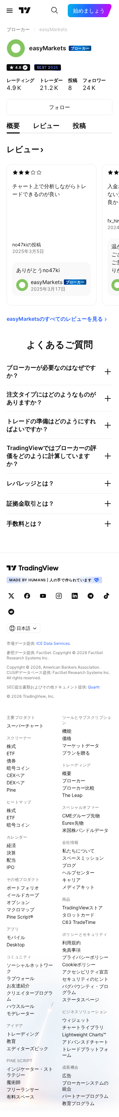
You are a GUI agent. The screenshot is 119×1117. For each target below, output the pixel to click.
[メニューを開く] (9, 10)
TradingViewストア (82, 907)
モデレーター (20, 1013)
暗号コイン (18, 768)
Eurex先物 (73, 823)
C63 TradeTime (79, 922)
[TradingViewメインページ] (33, 568)
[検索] (54, 10)
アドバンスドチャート (85, 1042)
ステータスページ (80, 999)
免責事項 (71, 950)
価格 (66, 738)
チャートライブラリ (83, 1027)
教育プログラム (78, 1103)
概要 (66, 773)
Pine (11, 790)
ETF (11, 753)
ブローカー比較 (78, 788)
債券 (11, 761)
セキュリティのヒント (85, 979)
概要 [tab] (13, 126)
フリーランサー (23, 1089)
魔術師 (13, 1082)
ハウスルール (20, 1006)
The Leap (72, 795)
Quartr (93, 686)
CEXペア (16, 775)
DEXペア (16, 782)
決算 (11, 852)
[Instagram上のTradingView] (58, 595)
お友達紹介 (18, 985)
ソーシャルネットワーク (30, 968)
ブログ (69, 865)
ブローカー (73, 780)
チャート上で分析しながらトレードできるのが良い (49, 190)
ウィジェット (76, 1020)
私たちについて (78, 850)
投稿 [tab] (79, 126)
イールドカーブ (23, 895)
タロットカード (78, 915)
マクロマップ (20, 909)
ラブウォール (20, 978)
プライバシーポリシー (85, 957)
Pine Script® (20, 917)
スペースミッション (83, 858)
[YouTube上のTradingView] (43, 595)
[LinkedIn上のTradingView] (74, 595)
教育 (11, 1041)
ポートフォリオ (23, 887)
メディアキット (78, 887)
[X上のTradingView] (11, 595)
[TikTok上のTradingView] (106, 595)
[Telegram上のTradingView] (90, 595)
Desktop (16, 944)
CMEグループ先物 (81, 815)
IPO (11, 867)
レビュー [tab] (46, 126)
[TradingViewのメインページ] (25, 10)
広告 (66, 1075)
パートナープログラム (85, 1096)
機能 (66, 731)
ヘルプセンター (78, 872)
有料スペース (20, 1096)
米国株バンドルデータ (85, 830)
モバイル (16, 937)
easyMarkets (46, 282)
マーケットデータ (80, 745)
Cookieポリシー (79, 964)
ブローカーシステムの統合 (85, 1086)
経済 (11, 845)
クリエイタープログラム (30, 996)
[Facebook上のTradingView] (27, 595)
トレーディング (23, 1034)
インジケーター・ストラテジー (30, 1072)
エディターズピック (27, 1048)
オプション (18, 902)
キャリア (71, 880)
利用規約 (71, 942)
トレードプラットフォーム (85, 1052)
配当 (11, 860)
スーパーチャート (25, 725)
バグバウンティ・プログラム (85, 989)
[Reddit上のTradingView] (11, 611)
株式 (11, 746)
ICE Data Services (53, 643)
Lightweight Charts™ (84, 1034)
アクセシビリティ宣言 (85, 971)
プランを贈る (76, 753)
